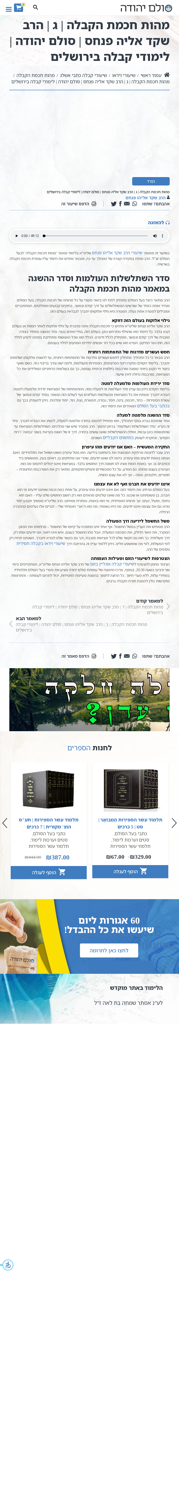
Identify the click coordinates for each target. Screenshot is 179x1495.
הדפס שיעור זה (75, 203)
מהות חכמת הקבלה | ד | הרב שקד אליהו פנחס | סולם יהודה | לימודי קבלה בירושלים (97, 606)
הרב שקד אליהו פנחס (146, 197)
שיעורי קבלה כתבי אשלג (83, 75)
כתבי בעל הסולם (131, 833)
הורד (151, 181)
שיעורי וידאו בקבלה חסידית (40, 543)
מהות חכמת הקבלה (36, 75)
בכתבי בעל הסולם (153, 406)
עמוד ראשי (151, 75)
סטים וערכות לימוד (130, 840)
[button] (7, 1265)
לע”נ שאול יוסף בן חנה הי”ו (125, 1002)
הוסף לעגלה (126, 871)
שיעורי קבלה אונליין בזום (112, 564)
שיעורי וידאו (123, 75)
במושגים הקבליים (118, 437)
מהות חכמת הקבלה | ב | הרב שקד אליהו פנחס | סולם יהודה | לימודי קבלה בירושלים (81, 624)
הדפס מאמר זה (75, 656)
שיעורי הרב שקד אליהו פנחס (117, 252)
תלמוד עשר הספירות (130, 846)
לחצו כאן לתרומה (109, 950)
